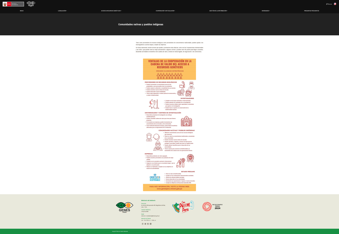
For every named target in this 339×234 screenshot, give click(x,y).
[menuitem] (21, 11)
